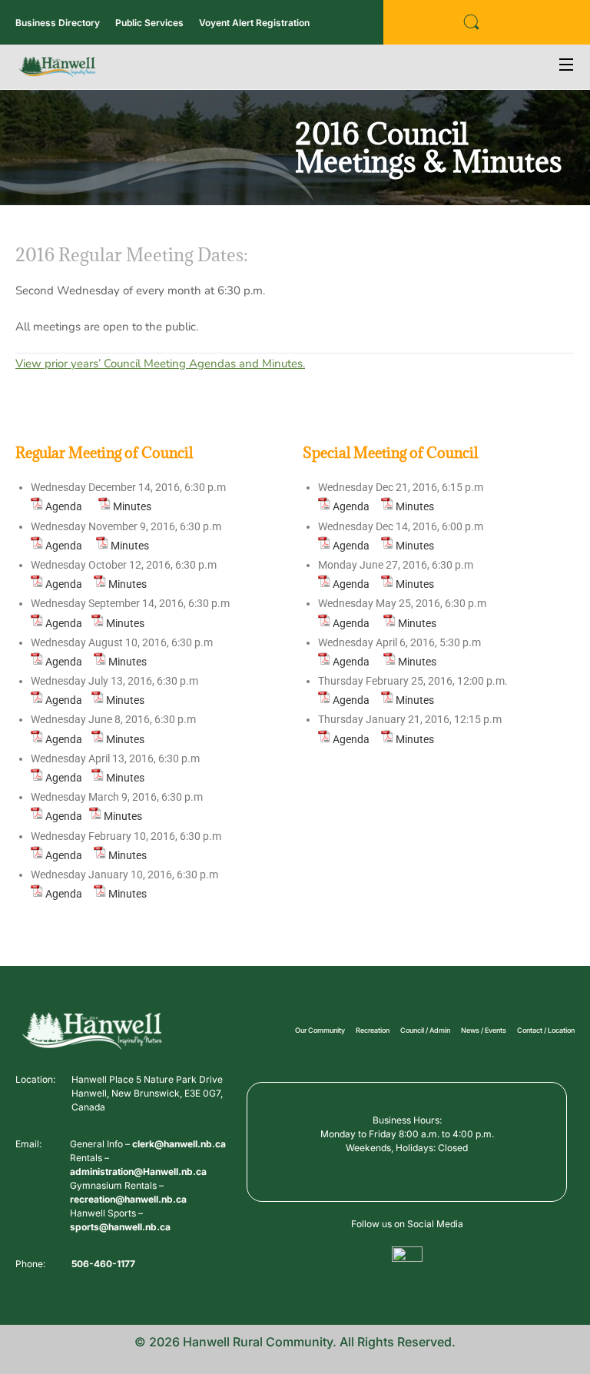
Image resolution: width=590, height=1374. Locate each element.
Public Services (149, 22)
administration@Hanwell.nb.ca (138, 1171)
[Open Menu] (567, 66)
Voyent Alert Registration (254, 22)
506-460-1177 (103, 1263)
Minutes (132, 506)
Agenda (63, 506)
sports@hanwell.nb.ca (120, 1227)
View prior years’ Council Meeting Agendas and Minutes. (160, 363)
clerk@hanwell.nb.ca (179, 1144)
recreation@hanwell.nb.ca (128, 1199)
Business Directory (57, 22)
